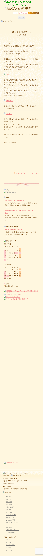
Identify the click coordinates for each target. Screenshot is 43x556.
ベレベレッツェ (10, 545)
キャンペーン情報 (11, 515)
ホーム (15, 13)
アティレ (8, 540)
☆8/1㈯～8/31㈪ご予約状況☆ (14, 200)
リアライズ (9, 547)
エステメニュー (10, 499)
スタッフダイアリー (12, 523)
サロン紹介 (9, 504)
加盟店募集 (9, 527)
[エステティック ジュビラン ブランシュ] (18, 3)
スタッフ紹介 (10, 512)
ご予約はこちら (33, 13)
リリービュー (10, 550)
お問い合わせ (23, 13)
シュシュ (8, 542)
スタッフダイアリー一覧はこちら (27, 173)
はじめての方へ (10, 497)
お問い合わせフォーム (12, 530)
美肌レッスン (10, 517)
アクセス (8, 510)
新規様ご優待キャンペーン (13, 229)
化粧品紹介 (9, 502)
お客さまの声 (10, 507)
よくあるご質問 (10, 520)
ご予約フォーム (10, 532)
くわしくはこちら (9, 207)
